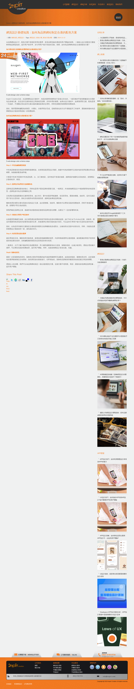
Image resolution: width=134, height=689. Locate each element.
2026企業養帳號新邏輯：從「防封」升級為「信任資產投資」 (112, 100)
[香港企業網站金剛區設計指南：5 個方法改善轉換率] (112, 279)
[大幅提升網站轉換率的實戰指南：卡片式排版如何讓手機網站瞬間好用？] (112, 317)
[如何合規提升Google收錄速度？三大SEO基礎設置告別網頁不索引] (112, 232)
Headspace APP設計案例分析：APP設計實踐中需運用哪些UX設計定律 (112, 613)
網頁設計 (21, 37)
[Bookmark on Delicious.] (27, 280)
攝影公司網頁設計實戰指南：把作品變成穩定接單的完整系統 (112, 414)
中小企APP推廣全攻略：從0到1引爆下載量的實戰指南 (112, 176)
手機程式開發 (57, 670)
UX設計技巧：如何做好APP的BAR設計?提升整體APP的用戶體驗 (111, 498)
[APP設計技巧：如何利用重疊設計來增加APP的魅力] (112, 478)
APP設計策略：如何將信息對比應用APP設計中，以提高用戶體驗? (111, 537)
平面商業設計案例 (77, 672)
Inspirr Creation (12, 99)
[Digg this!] (23, 280)
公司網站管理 (28, 684)
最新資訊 (14, 37)
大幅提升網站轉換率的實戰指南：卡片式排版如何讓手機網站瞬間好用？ (112, 299)
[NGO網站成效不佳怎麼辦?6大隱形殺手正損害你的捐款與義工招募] (112, 355)
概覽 (36, 665)
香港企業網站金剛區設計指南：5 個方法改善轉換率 (111, 261)
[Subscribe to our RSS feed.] (8, 280)
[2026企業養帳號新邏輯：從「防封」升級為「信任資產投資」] (112, 118)
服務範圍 (56, 663)
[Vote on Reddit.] (19, 280)
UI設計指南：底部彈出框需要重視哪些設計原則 (112, 575)
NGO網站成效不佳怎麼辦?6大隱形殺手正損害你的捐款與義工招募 (112, 337)
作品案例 (75, 663)
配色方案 (39, 37)
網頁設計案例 (76, 665)
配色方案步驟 (47, 37)
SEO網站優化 (57, 667)
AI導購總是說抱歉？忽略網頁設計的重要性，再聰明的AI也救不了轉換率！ (112, 376)
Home (8, 23)
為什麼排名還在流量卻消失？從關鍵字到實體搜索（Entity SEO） (112, 61)
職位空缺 (37, 667)
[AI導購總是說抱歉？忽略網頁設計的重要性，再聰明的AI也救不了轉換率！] (112, 394)
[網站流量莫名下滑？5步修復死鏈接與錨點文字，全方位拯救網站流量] (112, 156)
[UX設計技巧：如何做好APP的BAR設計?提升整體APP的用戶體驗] (112, 517)
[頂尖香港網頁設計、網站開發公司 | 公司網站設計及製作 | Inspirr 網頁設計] (18, 5)
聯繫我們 (93, 663)
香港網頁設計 (18, 684)
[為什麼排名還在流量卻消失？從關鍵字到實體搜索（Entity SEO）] (112, 79)
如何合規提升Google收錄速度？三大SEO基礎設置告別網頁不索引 (111, 214)
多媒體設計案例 (76, 670)
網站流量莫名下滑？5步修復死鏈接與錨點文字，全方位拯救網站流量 (112, 138)
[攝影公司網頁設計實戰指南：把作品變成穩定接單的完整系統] (112, 432)
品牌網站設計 (13, 42)
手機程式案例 (76, 667)
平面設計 (56, 672)
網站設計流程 (57, 665)
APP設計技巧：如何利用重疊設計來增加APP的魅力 (112, 460)
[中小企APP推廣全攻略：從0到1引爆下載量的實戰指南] (112, 194)
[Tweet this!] (12, 280)
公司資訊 (38, 663)
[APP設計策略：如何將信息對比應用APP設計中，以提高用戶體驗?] (112, 555)
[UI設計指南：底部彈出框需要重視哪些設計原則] (112, 593)
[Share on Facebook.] (31, 280)
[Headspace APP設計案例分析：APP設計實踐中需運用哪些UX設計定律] (112, 631)
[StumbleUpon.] (15, 280)
